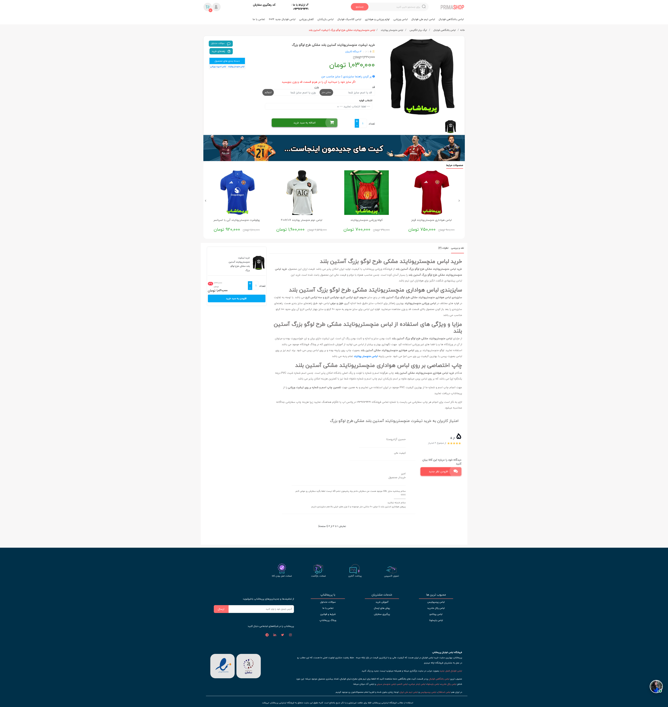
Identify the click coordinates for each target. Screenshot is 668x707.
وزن (316, 87)
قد (373, 87)
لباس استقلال (444, 692)
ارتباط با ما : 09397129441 (299, 7)
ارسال (221, 609)
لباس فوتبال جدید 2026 (282, 19)
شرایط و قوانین (328, 614)
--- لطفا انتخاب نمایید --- (354, 106)
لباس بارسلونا (436, 620)
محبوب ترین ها (436, 594)
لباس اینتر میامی (417, 684)
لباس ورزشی (400, 19)
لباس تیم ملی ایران (408, 692)
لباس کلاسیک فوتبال (349, 19)
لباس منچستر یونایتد (392, 30)
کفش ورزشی (306, 19)
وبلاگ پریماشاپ (327, 620)
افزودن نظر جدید (438, 471)
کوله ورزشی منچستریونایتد (367, 219)
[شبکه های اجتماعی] (290, 635)
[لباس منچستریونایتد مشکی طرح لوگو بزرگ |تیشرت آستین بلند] (421, 77)
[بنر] (334, 148)
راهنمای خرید (219, 51)
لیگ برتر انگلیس (418, 30)
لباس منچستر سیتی (386, 684)
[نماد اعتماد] (222, 665)
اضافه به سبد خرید (304, 122)
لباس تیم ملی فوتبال (423, 19)
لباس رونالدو (436, 614)
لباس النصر (402, 684)
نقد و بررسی (457, 248)
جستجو (360, 7)
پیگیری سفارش (382, 614)
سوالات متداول (218, 43)
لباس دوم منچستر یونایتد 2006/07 (301, 219)
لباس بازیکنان (325, 19)
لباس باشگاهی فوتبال (451, 19)
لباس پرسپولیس (436, 602)
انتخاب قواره (365, 100)
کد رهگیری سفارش (264, 5)
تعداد (372, 123)
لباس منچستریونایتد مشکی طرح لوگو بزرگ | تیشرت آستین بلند (342, 30)
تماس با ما (259, 19)
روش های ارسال (382, 608)
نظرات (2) (443, 248)
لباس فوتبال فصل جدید (451, 671)
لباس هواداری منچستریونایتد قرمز (431, 219)
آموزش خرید (382, 602)
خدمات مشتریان (382, 594)
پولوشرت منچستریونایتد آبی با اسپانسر (236, 219)
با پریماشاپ (327, 594)
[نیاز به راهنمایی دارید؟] (656, 684)
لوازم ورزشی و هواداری (377, 19)
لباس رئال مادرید (436, 608)
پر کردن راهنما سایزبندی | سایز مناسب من (346, 76)
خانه (462, 30)
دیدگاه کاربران (352, 51)
